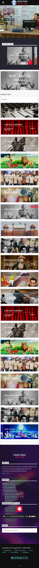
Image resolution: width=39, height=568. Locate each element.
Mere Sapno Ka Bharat (20, 55)
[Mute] (30, 516)
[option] (19, 56)
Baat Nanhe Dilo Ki (11, 175)
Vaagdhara (25, 552)
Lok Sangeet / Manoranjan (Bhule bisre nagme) (17, 277)
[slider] (33, 516)
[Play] (4, 516)
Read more (5, 473)
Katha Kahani (9, 158)
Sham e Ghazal (10, 429)
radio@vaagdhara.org (11, 491)
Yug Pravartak (10, 142)
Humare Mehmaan (11, 192)
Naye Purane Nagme (11, 294)
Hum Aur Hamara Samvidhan (15, 226)
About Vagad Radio (20, 551)
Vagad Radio (7, 551)
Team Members (14, 552)
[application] (19, 516)
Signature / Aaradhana (13, 125)
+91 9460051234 (10, 487)
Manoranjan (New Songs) (14, 260)
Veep (6, 108)
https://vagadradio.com (12, 484)
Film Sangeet (9, 243)
